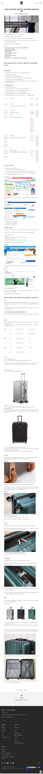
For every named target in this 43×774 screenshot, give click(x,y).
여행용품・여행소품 (5, 737)
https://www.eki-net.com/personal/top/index (18, 106)
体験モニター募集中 (18, 735)
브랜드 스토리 (17, 727)
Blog (15, 739)
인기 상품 (3, 731)
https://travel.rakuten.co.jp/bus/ (9, 195)
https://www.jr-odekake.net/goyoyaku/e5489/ (18, 137)
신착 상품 (3, 729)
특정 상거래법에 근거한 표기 (19, 743)
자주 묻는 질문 (17, 733)
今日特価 (3, 727)
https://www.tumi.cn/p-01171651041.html (17, 447)
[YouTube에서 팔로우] (7, 763)
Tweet (18, 689)
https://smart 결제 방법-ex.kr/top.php (16, 117)
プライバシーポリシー (16, 768)
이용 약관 (16, 741)
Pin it (26, 689)
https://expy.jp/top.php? (14, 112)
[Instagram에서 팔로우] (5, 763)
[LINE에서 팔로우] (13, 763)
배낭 (2, 735)
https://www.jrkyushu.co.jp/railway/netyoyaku (19, 152)
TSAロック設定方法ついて (7, 755)
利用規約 (11, 768)
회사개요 (16, 729)
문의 (15, 731)
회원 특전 (16, 737)
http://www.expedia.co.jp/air (9, 288)
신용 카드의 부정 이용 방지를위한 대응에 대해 (8, 757)
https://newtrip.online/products (15, 371)
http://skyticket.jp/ (7, 263)
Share (22, 689)
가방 (2, 733)
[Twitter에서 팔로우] (2, 763)
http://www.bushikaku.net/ (9, 219)
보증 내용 (3, 751)
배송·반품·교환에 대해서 (6, 753)
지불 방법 (3, 749)
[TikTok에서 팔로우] (10, 763)
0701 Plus (6, 622)
